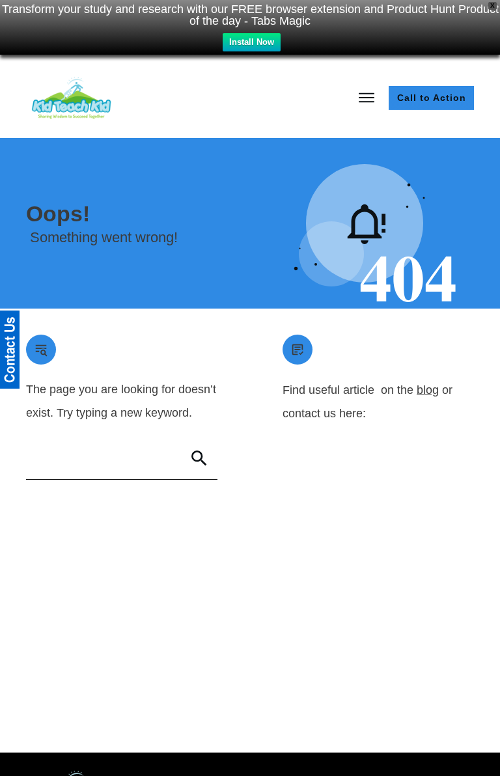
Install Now (251, 42)
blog (428, 389)
